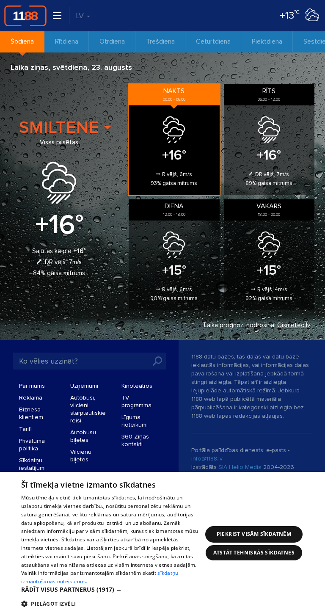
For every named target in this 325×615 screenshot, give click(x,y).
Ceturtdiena (213, 41)
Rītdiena (66, 41)
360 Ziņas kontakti (135, 440)
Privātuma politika (32, 444)
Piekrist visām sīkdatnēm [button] (254, 534)
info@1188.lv (207, 458)
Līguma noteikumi (134, 421)
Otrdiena (112, 41)
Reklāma (30, 397)
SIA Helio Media (240, 467)
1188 (25, 15)
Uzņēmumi (84, 385)
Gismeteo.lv (293, 325)
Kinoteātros (136, 385)
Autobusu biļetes (83, 436)
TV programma (136, 401)
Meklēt (157, 361)
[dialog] (162, 543)
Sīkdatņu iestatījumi (32, 464)
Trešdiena (160, 41)
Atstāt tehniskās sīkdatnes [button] (254, 552)
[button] (111, 589)
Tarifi (25, 429)
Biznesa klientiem (31, 413)
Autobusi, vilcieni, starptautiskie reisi (88, 409)
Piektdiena (267, 41)
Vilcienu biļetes (80, 455)
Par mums (32, 385)
